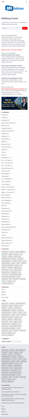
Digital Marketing (6, 258)
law (21, 265)
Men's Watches (5, 203)
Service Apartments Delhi (15, 274)
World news (4, 245)
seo (19, 272)
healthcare (23, 263)
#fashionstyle (5, 251)
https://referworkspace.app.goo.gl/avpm (12, 89)
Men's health (5, 269)
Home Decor (4, 171)
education (14, 258)
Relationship (4, 216)
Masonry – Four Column (7, 187)
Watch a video (5, 49)
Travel (2, 235)
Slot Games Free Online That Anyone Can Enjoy (12, 402)
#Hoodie (12, 251)
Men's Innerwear (5, 197)
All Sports (3, 117)
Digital (3, 141)
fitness (20, 260)
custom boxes (17, 256)
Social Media (4, 224)
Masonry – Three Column (7, 189)
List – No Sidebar (5, 181)
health (18, 263)
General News (4, 157)
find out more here (16, 49)
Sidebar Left (4, 219)
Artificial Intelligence (20, 251)
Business (3, 125)
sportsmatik (4, 278)
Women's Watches (5, 243)
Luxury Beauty (5, 184)
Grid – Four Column (6, 160)
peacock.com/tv (17, 269)
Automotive (4, 254)
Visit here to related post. (7, 283)
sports (18, 276)
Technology (4, 229)
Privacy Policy (4, 297)
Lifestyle (3, 176)
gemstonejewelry (6, 263)
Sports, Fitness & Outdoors (7, 227)
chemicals (4, 256)
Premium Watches (5, 211)
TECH (10, 278)
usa (14, 281)
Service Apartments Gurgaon (8, 276)
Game (2, 155)
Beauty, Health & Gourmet (7, 122)
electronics (20, 258)
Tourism (3, 232)
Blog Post (3, 294)
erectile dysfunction (6, 260)
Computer (3, 133)
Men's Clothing (5, 195)
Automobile (4, 120)
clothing (10, 256)
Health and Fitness (5, 168)
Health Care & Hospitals (7, 265)
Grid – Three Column (6, 163)
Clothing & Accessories (7, 131)
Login (2, 289)
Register (3, 292)
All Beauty (3, 114)
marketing (10, 267)
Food (2, 152)
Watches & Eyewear (6, 237)
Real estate (4, 213)
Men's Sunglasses (5, 200)
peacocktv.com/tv (6, 272)
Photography (4, 208)
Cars (21, 254)
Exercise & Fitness (5, 147)
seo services (5, 274)
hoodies (16, 265)
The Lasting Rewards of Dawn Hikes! (10, 391)
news (11, 269)
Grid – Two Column (6, 165)
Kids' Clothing (4, 173)
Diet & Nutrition (5, 139)
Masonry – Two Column (7, 192)
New (2, 205)
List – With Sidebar (6, 179)
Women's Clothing (5, 240)
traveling (9, 281)
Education (3, 144)
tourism (4, 281)
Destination (4, 136)
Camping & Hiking (5, 128)
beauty (10, 254)
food (24, 260)
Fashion (3, 149)
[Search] (26, 2)
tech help (16, 278)
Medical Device (17, 267)
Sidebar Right (4, 221)
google (13, 263)
